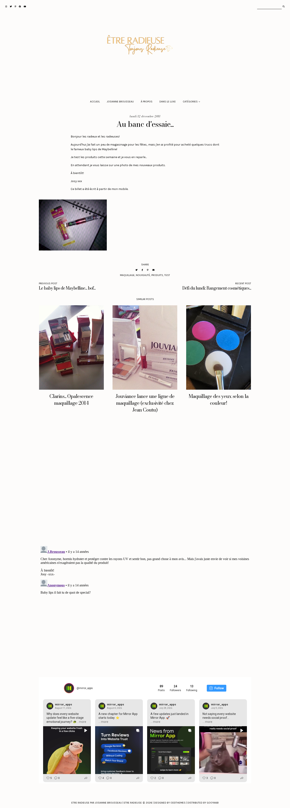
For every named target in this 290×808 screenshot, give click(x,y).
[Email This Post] (153, 270)
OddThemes (178, 802)
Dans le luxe (167, 101)
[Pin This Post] (147, 270)
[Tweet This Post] (136, 270)
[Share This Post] (142, 270)
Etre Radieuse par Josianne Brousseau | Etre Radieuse (106, 802)
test (167, 275)
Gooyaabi (213, 802)
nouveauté (143, 275)
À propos (146, 101)
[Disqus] (145, 483)
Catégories (190, 101)
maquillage (127, 275)
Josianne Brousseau (120, 101)
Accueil (95, 101)
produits (157, 275)
